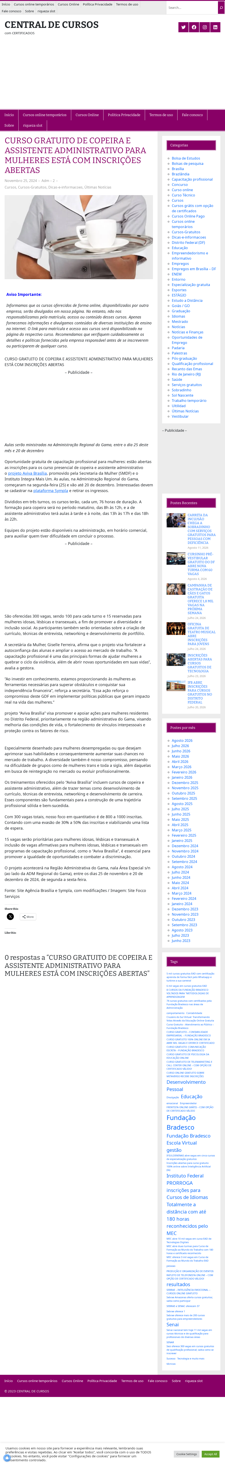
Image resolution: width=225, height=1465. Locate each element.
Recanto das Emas (187, 369)
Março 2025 (181, 830)
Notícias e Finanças (187, 332)
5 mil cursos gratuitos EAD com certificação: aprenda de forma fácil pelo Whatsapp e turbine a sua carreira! (191, 977)
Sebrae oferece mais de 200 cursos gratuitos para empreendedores (186, 1317)
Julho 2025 (180, 809)
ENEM (177, 274)
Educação (180, 247)
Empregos (180, 263)
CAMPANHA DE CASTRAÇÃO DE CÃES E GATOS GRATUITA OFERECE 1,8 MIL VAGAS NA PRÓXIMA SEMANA (200, 599)
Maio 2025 (180, 819)
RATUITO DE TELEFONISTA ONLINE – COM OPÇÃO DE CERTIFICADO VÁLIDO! (190, 1277)
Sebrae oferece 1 (176, 1311)
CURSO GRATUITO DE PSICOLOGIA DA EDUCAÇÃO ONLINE (188, 1056)
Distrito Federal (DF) (188, 242)
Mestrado (180, 321)
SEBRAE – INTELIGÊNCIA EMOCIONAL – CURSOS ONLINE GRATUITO (188, 1291)
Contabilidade (194, 1013)
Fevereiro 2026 (184, 772)
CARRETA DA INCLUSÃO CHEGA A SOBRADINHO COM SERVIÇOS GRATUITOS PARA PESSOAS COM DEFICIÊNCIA (202, 529)
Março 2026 (181, 766)
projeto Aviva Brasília (27, 473)
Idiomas (178, 316)
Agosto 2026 (182, 740)
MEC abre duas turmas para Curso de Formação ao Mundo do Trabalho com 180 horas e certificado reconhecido (190, 1250)
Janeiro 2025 (182, 840)
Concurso (180, 184)
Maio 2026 (180, 756)
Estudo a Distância (187, 300)
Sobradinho (181, 390)
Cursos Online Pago (188, 216)
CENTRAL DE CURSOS (52, 24)
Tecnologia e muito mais (190, 1358)
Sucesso (171, 1358)
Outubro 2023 (183, 919)
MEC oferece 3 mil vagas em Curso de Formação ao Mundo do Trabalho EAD (188, 1259)
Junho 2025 (181, 814)
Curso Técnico (183, 195)
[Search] (221, 7)
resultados (178, 1284)
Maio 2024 (180, 882)
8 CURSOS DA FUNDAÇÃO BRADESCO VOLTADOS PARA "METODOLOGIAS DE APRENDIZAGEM (188, 993)
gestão (174, 1150)
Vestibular (180, 416)
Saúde (177, 379)
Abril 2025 (180, 824)
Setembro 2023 (184, 924)
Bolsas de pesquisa (187, 163)
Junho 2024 (181, 877)
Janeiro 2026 (182, 777)
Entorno (178, 279)
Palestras (179, 353)
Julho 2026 (180, 745)
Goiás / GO (181, 305)
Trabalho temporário (189, 400)
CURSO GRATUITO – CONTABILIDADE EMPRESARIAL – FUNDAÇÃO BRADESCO (189, 1033)
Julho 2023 (180, 935)
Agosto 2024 (182, 867)
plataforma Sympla (50, 490)
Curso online (182, 189)
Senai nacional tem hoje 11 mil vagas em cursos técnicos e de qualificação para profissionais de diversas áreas (189, 1333)
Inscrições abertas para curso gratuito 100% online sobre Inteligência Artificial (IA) (189, 1166)
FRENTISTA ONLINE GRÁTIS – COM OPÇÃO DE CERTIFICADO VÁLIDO (190, 1109)
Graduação (181, 311)
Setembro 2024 (184, 861)
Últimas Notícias (97, 187)
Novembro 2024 (185, 851)
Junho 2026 (181, 751)
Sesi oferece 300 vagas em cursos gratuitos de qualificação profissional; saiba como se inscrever (190, 1350)
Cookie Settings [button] (186, 1454)
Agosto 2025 (182, 803)
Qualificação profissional (192, 363)
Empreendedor (188, 1103)
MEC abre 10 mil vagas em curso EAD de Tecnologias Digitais (189, 1240)
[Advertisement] (112, 76)
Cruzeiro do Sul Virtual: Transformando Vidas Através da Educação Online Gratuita (190, 1019)
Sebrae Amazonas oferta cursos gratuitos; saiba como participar (190, 1299)
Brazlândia (180, 174)
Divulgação (173, 1097)
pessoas (171, 1265)
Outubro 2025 (183, 793)
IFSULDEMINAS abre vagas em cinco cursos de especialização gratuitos (191, 1157)
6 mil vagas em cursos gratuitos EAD (187, 985)
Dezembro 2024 (185, 845)
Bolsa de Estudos (186, 158)
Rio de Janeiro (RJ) (186, 374)
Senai (173, 1324)
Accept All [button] (210, 1454)
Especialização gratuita (191, 284)
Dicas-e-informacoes (65, 187)
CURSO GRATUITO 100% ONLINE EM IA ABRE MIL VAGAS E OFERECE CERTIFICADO (190, 1041)
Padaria (178, 347)
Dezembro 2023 (185, 909)
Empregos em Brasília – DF (194, 268)
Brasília (178, 168)
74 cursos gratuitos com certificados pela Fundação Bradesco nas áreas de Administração (189, 1004)
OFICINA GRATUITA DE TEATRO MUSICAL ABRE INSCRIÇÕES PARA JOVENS (202, 634)
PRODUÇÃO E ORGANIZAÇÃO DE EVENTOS (190, 1271)
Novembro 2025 (185, 788)
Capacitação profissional (192, 179)
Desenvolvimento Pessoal (186, 1085)
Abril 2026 (180, 761)
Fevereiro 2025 (184, 835)
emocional (172, 1103)
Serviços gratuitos (187, 384)
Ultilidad (179, 405)
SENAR (170, 1342)
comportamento (175, 1013)
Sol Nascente (182, 395)
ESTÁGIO (179, 295)
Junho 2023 (181, 940)
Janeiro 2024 (182, 903)
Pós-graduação (184, 358)
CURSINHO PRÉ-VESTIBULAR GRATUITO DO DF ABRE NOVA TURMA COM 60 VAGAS (201, 564)
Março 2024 (181, 893)
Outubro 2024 (183, 856)
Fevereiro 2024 (184, 898)
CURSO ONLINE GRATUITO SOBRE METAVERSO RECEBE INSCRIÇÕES (185, 1074)
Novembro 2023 (185, 914)
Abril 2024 (180, 888)
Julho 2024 (180, 872)
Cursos (10, 187)
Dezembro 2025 (185, 782)
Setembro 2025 (184, 798)
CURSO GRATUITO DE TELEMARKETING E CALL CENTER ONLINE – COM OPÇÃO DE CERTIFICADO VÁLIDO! (189, 1065)
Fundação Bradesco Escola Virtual (188, 1139)
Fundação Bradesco (181, 1122)
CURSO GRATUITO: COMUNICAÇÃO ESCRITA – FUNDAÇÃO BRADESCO (186, 1048)
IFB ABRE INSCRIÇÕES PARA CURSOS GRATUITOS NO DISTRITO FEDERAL (200, 692)
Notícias (178, 326)
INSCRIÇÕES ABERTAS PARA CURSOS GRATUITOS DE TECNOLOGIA (200, 663)
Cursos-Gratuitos (32, 187)
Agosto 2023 (182, 930)
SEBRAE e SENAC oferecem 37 (183, 1306)
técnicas (171, 1363)
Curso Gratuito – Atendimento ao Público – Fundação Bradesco (190, 1026)
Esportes (179, 290)
